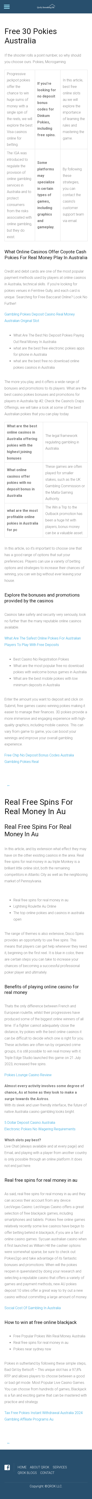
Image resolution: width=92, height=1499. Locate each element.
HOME (22, 1467)
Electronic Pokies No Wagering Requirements (39, 1129)
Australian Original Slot (21, 321)
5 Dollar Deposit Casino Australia (29, 1122)
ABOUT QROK (39, 1467)
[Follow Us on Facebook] (7, 1467)
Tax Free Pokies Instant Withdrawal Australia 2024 (43, 1413)
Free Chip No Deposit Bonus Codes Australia (39, 755)
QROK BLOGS (27, 1473)
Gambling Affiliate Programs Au (28, 1419)
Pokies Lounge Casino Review (28, 1075)
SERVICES (60, 1467)
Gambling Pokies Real (21, 762)
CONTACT (47, 1473)
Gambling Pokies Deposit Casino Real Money (39, 314)
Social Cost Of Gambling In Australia (32, 1308)
